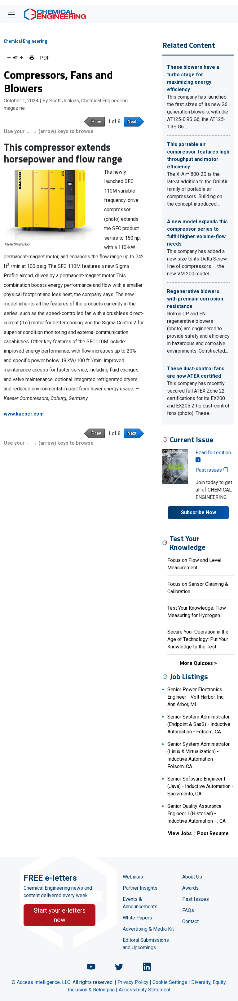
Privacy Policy (132, 982)
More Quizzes (196, 663)
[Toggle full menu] (11, 14)
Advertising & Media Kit (148, 929)
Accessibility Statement (144, 990)
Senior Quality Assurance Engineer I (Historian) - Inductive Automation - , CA (196, 813)
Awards (190, 888)
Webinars (133, 877)
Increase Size (21, 57)
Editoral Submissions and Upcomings (146, 943)
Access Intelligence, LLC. (44, 982)
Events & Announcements (140, 903)
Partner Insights (140, 888)
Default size (15, 57)
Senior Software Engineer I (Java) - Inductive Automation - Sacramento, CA (200, 786)
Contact (190, 921)
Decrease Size (9, 57)
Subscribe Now (198, 512)
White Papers (137, 918)
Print (32, 57)
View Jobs (180, 833)
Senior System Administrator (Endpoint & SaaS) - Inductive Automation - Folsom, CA (198, 724)
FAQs (188, 910)
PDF (45, 57)
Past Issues (195, 899)
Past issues (209, 470)
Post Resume (213, 833)
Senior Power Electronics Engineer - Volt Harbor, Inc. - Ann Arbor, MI (197, 697)
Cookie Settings (169, 982)
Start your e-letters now (60, 915)
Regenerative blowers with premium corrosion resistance (195, 298)
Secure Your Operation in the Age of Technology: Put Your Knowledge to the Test (197, 639)
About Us (192, 877)
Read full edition (213, 453)
